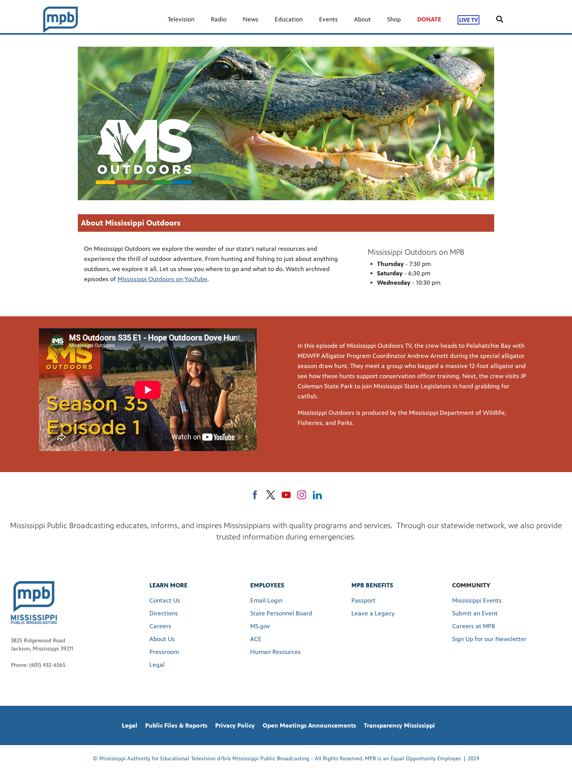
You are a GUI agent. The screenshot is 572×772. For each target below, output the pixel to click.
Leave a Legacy (373, 613)
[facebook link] (255, 495)
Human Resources (275, 652)
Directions (163, 613)
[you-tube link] (286, 495)
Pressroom (164, 652)
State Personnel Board (281, 613)
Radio (218, 19)
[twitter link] (270, 495)
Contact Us (164, 600)
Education (289, 19)
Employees (267, 585)
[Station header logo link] (60, 19)
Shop (394, 19)
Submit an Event (475, 613)
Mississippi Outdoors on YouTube (162, 279)
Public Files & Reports (176, 725)
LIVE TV (468, 19)
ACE (255, 639)
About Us (162, 639)
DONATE (429, 19)
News (250, 19)
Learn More (168, 585)
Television (181, 19)
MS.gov (260, 626)
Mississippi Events (477, 600)
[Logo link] (34, 602)
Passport (363, 600)
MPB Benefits (372, 585)
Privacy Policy (235, 725)
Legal (157, 664)
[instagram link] (302, 495)
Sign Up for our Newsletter (489, 639)
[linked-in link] (317, 495)
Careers (160, 626)
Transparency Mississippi (399, 725)
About (362, 19)
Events (328, 19)
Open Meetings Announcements (309, 725)
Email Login (266, 600)
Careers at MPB (473, 626)
